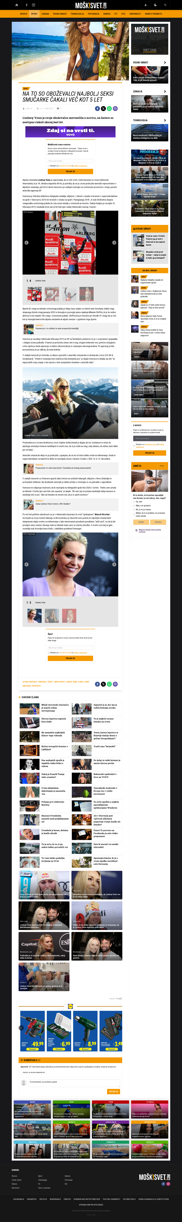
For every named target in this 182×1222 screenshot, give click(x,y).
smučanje (42, 682)
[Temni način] (155, 5)
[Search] (165, 5)
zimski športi (59, 682)
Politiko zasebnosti (80, 166)
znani (86, 682)
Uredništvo (32, 1199)
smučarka (27, 686)
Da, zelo (139, 501)
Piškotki (67, 1199)
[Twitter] (103, 108)
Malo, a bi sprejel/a (143, 505)
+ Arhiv (161, 466)
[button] (34, 294)
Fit (115, 14)
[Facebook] (27, 5)
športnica (36, 686)
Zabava (45, 14)
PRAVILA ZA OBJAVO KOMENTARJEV (34, 1072)
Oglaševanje (18, 1199)
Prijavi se (70, 171)
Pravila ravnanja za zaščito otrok (154, 1199)
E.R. (31, 109)
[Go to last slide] (26, 243)
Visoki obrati (60, 14)
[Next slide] (114, 243)
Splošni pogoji (129, 1199)
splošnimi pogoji (65, 166)
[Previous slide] (21, 1028)
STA (27, 109)
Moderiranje (55, 1199)
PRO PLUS (43, 1199)
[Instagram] (34, 5)
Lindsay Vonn (71, 682)
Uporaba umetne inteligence (91, 1205)
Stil (123, 14)
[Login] (145, 5)
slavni (80, 682)
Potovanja (93, 14)
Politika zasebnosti (111, 1199)
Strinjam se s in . (68, 166)
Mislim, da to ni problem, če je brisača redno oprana (150, 514)
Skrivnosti (135, 14)
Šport (34, 14)
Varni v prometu (153, 14)
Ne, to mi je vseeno (143, 509)
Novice (23, 14)
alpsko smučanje (30, 682)
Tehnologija (77, 14)
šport (50, 682)
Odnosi (106, 14)
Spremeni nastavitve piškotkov (87, 1199)
